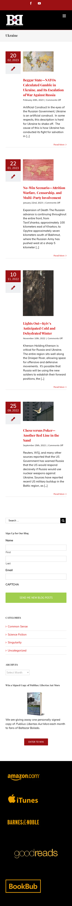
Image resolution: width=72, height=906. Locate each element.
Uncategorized (17, 650)
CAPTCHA (12, 584)
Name (9, 540)
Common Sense (18, 626)
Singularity (15, 642)
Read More (59, 144)
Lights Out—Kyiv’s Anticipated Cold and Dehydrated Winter (39, 328)
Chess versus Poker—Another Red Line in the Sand (41, 435)
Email (9, 570)
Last (8, 563)
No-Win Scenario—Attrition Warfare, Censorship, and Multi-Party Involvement (44, 193)
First (8, 552)
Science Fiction (17, 634)
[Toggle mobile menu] (64, 16)
